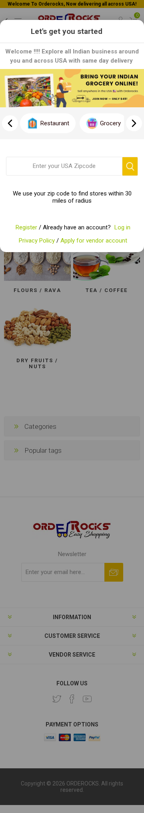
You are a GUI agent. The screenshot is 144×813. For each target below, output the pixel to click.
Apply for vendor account (93, 240)
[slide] (134, 123)
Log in (122, 227)
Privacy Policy (37, 240)
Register (26, 227)
